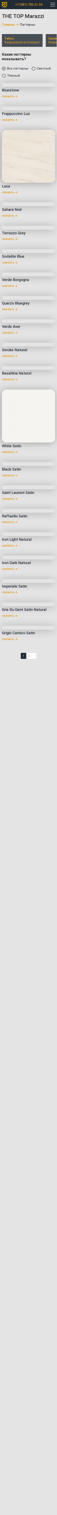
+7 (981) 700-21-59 (28, 4)
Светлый (44, 68)
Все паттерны (17, 68)
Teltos (22, 40)
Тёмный (13, 75)
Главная (8, 24)
